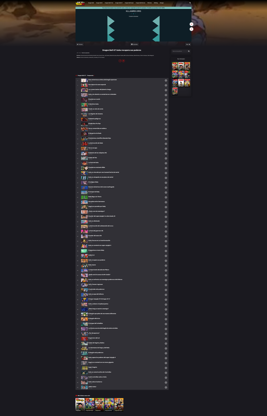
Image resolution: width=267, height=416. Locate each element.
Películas (149, 2)
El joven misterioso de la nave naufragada (101, 186)
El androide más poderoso (96, 289)
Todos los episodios (85, 52)
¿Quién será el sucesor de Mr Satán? (99, 274)
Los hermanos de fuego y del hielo (98, 347)
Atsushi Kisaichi (84, 55)
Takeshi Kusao (137, 55)
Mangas (162, 2)
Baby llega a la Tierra (94, 196)
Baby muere (92, 264)
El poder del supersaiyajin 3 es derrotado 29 (101, 216)
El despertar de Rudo (94, 133)
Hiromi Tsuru (101, 55)
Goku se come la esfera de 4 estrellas (99, 372)
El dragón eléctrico (94, 318)
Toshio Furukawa (143, 55)
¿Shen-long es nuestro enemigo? (98, 308)
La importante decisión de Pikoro (98, 269)
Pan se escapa (92, 147)
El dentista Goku (93, 104)
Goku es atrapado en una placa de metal (100, 177)
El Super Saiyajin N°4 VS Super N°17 (99, 299)
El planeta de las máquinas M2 (97, 152)
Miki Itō (125, 55)
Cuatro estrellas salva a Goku (97, 377)
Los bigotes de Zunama (95, 113)
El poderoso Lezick (94, 99)
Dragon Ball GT (119, 2)
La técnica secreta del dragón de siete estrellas (103, 328)
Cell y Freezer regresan (95, 284)
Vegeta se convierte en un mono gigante (101, 362)
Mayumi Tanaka (120, 55)
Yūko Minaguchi (150, 55)
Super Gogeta (92, 367)
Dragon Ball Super (129, 2)
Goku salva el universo (95, 381)
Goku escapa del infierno (96, 294)
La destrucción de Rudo (95, 143)
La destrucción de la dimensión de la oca (100, 225)
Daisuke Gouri (96, 55)
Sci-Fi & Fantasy (101, 57)
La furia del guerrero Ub (95, 230)
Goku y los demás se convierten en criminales (102, 94)
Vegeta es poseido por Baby (97, 206)
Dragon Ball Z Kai (109, 2)
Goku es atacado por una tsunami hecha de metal (103, 172)
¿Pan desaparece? (94, 333)
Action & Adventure (85, 57)
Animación (91, 57)
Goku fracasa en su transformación (99, 240)
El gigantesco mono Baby (96, 250)
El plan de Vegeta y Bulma (96, 342)
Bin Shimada (90, 55)
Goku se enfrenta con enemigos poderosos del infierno (105, 279)
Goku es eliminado (94, 221)
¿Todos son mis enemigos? (96, 211)
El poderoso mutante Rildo (96, 167)
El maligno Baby (93, 182)
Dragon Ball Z (99, 2)
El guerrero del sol (94, 338)
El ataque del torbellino (95, 323)
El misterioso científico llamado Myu (99, 138)
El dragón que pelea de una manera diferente (102, 313)
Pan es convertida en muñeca (97, 128)
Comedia (95, 57)
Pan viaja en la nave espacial (97, 84)
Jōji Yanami (107, 55)
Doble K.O (91, 255)
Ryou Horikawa (130, 55)
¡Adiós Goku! (92, 386)
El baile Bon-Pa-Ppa (94, 123)
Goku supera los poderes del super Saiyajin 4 (102, 357)
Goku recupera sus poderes (96, 260)
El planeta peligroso (94, 118)
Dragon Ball (91, 2)
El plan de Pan (92, 157)
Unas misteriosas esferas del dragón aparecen (102, 79)
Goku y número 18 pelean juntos (98, 303)
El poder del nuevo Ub (95, 235)
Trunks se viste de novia (95, 108)
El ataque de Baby (93, 191)
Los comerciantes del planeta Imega (99, 89)
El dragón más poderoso (95, 352)
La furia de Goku (93, 162)
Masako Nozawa (113, 55)
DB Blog (156, 2)
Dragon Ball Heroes (140, 2)
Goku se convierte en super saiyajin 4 (99, 245)
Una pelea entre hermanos (96, 201)
